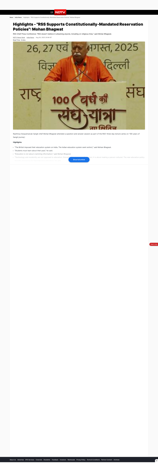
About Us (13, 460)
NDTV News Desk (19, 37)
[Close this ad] (156, 460)
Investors (63, 460)
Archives (116, 460)
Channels (39, 460)
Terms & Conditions (93, 460)
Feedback (55, 460)
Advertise (20, 460)
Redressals (71, 460)
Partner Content (106, 460)
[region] (29, 310)
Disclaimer (47, 460)
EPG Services (29, 460)
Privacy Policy (80, 460)
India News (30, 37)
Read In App (154, 244)
